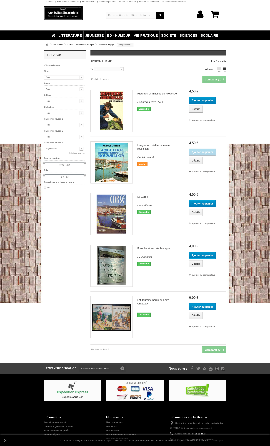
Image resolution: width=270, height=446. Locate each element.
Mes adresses (112, 430)
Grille (219, 71)
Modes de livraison (127, 1)
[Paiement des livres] (135, 390)
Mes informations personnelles (121, 434)
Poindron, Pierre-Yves (150, 102)
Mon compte (114, 417)
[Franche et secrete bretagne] (111, 265)
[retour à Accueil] (47, 45)
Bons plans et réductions (68, 1)
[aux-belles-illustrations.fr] (72, 13)
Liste (224, 71)
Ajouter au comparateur (203, 120)
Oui (48, 187)
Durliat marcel (145, 157)
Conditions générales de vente (58, 426)
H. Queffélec (144, 256)
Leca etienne (144, 205)
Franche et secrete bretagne (153, 248)
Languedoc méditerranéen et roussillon (153, 147)
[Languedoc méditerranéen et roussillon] (111, 162)
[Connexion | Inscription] (200, 19)
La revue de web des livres (174, 1)
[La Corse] (111, 214)
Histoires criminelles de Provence (157, 93)
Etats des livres (89, 1)
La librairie (49, 1)
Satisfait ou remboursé (149, 1)
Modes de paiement (108, 1)
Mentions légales (52, 434)
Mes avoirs (111, 426)
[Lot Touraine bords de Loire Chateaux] (111, 317)
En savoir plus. (217, 440)
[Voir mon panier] (216, 16)
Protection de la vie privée (56, 430)
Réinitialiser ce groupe (77, 153)
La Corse (142, 196)
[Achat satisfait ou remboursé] (197, 390)
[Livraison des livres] (72, 390)
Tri (91, 69)
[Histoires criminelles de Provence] (111, 110)
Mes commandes (114, 422)
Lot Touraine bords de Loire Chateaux (153, 302)
